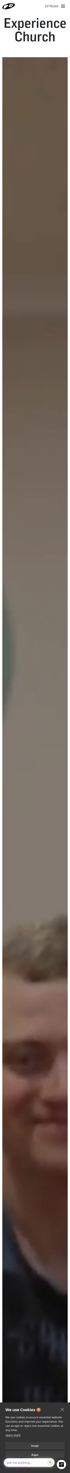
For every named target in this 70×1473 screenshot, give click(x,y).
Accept (35, 1445)
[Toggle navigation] (63, 6)
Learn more (12, 1435)
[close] (62, 1409)
